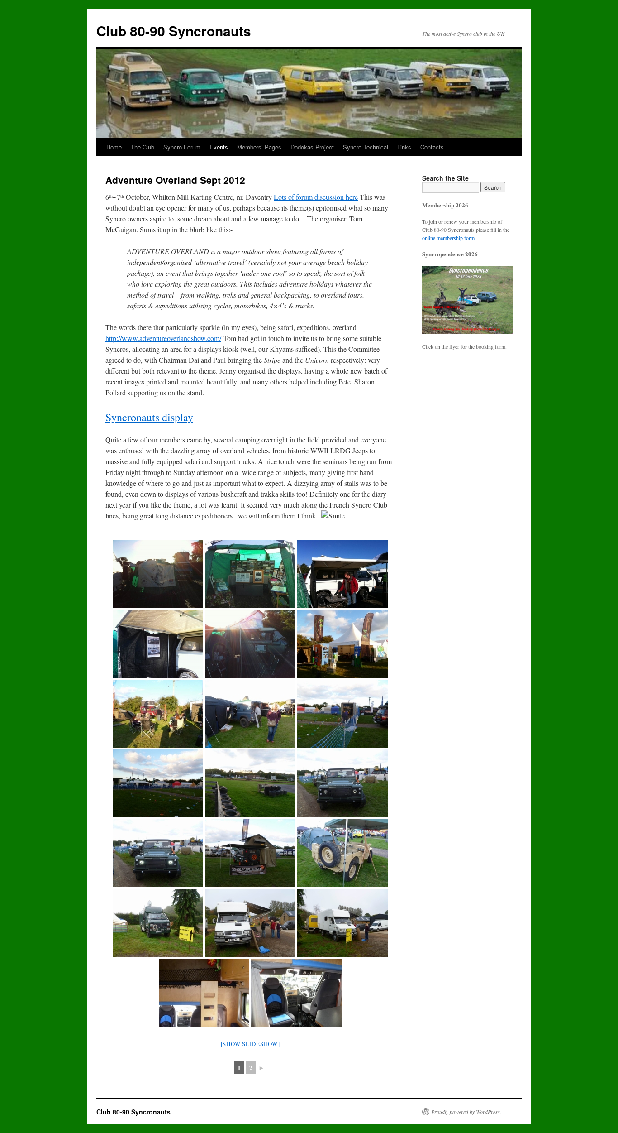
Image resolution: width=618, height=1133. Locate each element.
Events (218, 147)
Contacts (432, 147)
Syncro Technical (365, 147)
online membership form (448, 237)
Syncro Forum (181, 147)
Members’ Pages (259, 147)
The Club (142, 147)
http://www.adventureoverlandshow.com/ (163, 338)
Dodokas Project (312, 147)
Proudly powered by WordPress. (466, 1111)
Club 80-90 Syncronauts (173, 30)
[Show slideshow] (250, 1044)
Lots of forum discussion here (316, 197)
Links (404, 147)
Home (114, 147)
